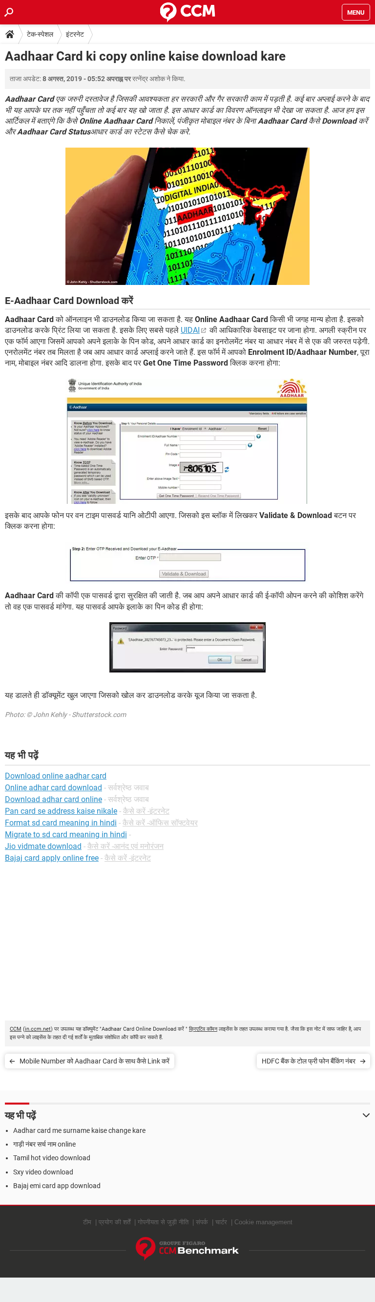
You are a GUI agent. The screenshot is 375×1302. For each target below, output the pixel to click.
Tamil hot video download (51, 1158)
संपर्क (202, 1222)
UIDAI (190, 330)
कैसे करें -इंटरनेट (146, 811)
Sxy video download (43, 1172)
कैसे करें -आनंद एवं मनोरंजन (125, 846)
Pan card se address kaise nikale (61, 811)
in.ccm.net (38, 1029)
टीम (87, 1222)
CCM (15, 1029)
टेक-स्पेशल (40, 34)
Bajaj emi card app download (57, 1186)
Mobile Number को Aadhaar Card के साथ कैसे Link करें (94, 1061)
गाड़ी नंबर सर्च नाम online (44, 1144)
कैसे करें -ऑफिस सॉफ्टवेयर (160, 822)
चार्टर (221, 1222)
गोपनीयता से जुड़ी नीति (163, 1222)
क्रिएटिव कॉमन (203, 1029)
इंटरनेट (75, 34)
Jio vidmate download (43, 846)
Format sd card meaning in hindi (61, 822)
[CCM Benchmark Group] (187, 1249)
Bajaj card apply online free (52, 858)
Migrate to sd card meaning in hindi (66, 834)
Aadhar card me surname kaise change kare (79, 1130)
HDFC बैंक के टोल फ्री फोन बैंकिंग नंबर (308, 1061)
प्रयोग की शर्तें (114, 1222)
